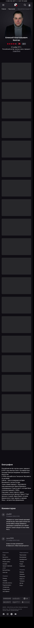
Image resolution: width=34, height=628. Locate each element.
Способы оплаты (7, 182)
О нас (4, 154)
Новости (22, 178)
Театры (22, 161)
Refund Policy (6, 169)
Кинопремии (23, 156)
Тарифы (5, 180)
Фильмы (22, 171)
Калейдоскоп (23, 159)
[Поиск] (24, 4)
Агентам (5, 172)
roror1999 (10, 138)
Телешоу (22, 180)
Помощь (5, 178)
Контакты (5, 156)
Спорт (21, 185)
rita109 (9, 114)
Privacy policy (6, 161)
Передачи (22, 176)
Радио (21, 163)
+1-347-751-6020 (22, 1)
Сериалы (22, 173)
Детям (21, 182)
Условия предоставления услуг (7, 165)
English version (6, 159)
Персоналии (23, 154)
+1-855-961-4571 (11, 1)
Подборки (22, 165)
